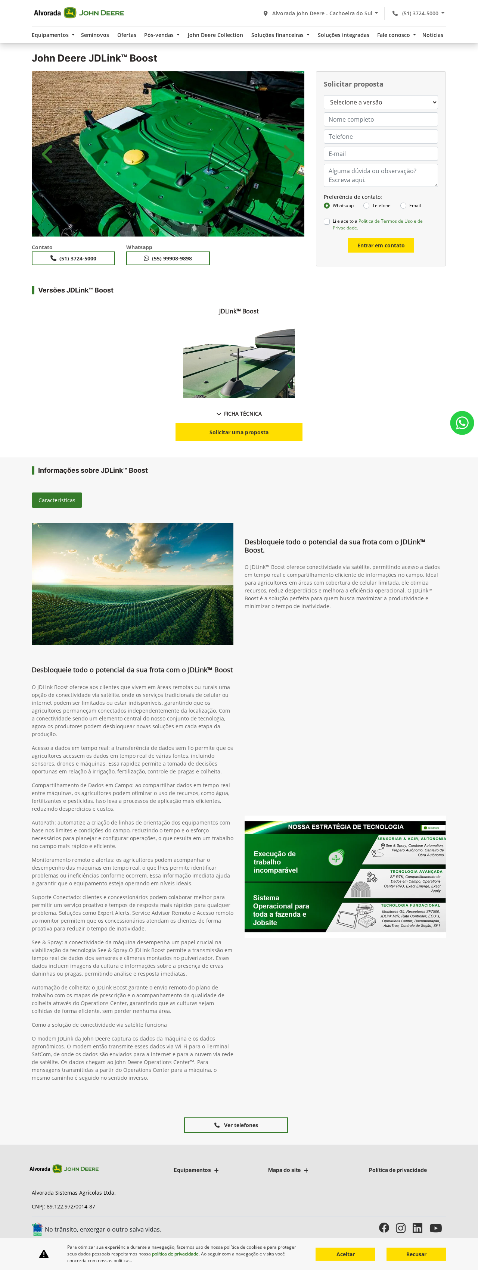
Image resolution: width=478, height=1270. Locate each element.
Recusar (416, 1254)
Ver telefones (240, 1125)
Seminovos (95, 34)
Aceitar (345, 1254)
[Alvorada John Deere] (79, 13)
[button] (48, 154)
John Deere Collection (215, 34)
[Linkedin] (421, 1228)
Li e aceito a (378, 224)
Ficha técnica (243, 413)
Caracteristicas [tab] (56, 500)
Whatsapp (343, 205)
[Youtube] (437, 1228)
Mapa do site (284, 1170)
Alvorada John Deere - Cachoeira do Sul (322, 13)
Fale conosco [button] (394, 34)
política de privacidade (175, 1254)
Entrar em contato (381, 245)
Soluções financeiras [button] (278, 34)
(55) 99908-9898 (172, 258)
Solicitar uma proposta (239, 432)
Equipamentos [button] (51, 34)
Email (415, 205)
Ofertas (126, 34)
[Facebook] (387, 1228)
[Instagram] (404, 1228)
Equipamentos (192, 1170)
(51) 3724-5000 (420, 13)
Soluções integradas (343, 34)
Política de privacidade (398, 1170)
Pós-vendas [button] (159, 34)
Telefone (381, 205)
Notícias (432, 34)
